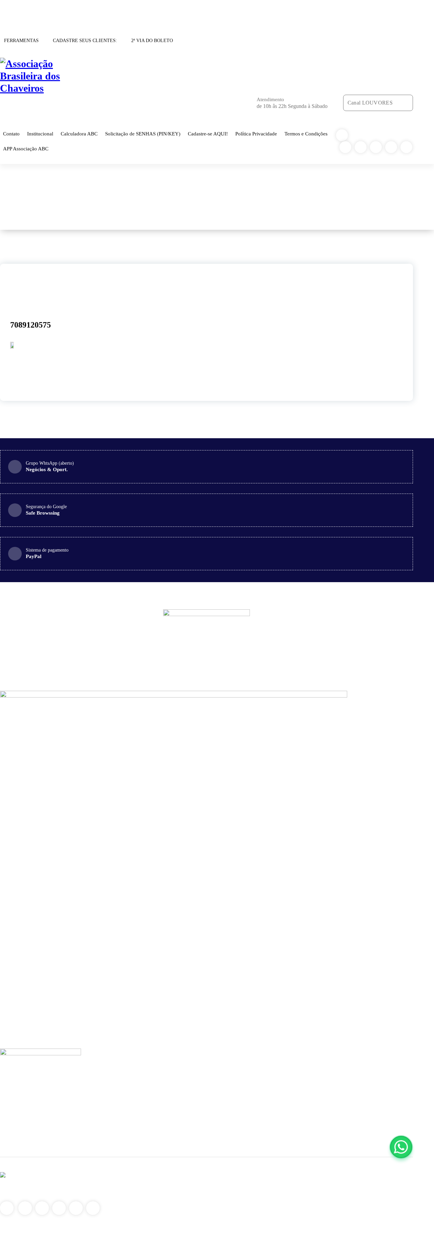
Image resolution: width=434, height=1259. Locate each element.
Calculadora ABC (79, 133)
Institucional (40, 133)
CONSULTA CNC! (20, 10)
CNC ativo (264, 197)
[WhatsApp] (401, 1147)
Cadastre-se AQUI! (208, 133)
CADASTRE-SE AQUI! (69, 10)
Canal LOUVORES (370, 103)
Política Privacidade (256, 133)
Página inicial (232, 197)
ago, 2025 (24, 285)
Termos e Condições (306, 133)
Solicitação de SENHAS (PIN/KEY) (142, 133)
